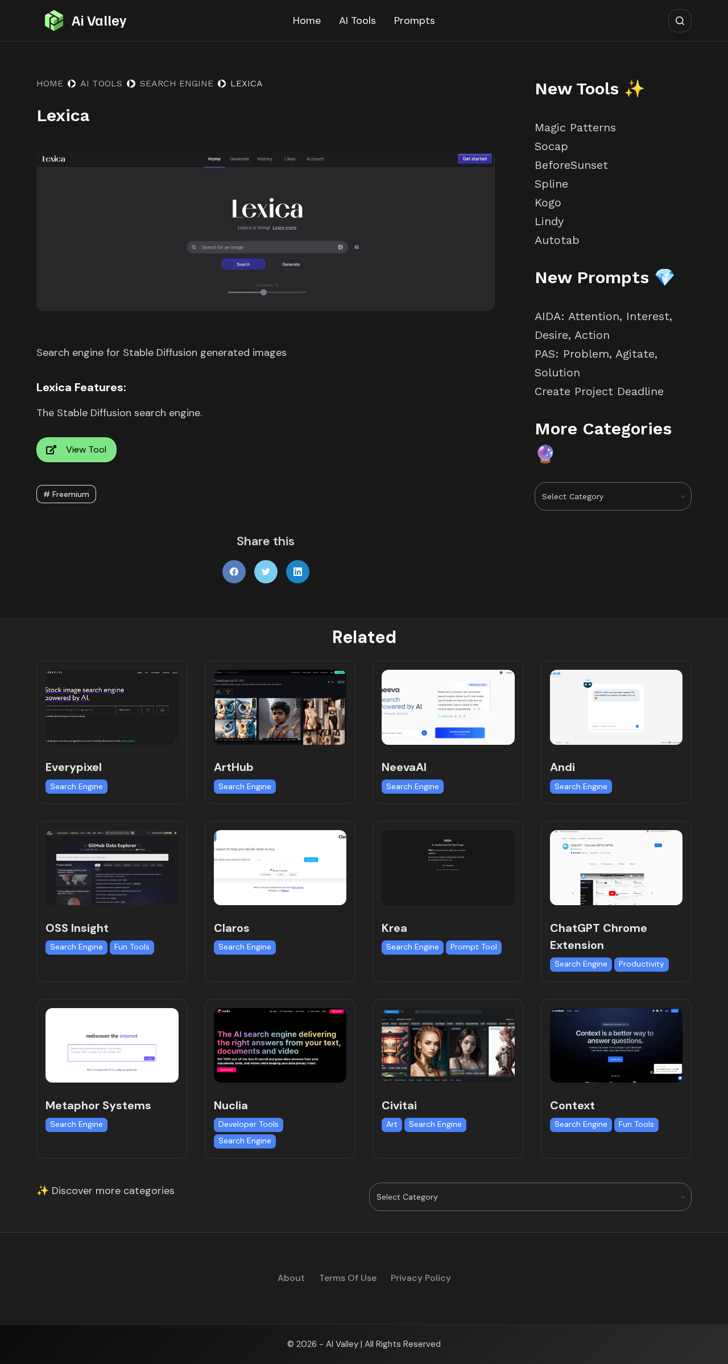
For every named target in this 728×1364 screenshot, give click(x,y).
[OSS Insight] (112, 867)
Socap (551, 146)
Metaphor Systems (98, 1105)
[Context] (616, 1045)
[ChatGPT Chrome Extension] (616, 867)
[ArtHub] (280, 707)
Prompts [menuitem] (414, 20)
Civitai (399, 1105)
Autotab (557, 240)
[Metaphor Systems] (112, 1045)
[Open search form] (680, 20)
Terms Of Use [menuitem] (348, 1278)
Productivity (641, 964)
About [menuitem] (291, 1278)
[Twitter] (266, 571)
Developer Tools (248, 1124)
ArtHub (234, 767)
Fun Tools (132, 947)
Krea (394, 928)
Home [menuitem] (307, 20)
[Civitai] (448, 1045)
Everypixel (74, 767)
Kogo (548, 202)
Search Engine (76, 786)
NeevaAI (404, 767)
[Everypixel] (112, 707)
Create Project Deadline (599, 391)
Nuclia (231, 1105)
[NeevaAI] (448, 707)
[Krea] (448, 867)
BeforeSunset (571, 165)
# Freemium (66, 494)
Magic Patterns (575, 127)
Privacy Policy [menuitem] (421, 1278)
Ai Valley (99, 20)
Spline (551, 183)
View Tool (86, 449)
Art (392, 1124)
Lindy (551, 221)
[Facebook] (234, 571)
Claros (232, 928)
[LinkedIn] (297, 571)
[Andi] (616, 707)
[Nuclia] (280, 1045)
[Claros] (280, 867)
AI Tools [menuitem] (357, 20)
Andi (562, 767)
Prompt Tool (473, 947)
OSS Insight (77, 928)
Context (572, 1105)
